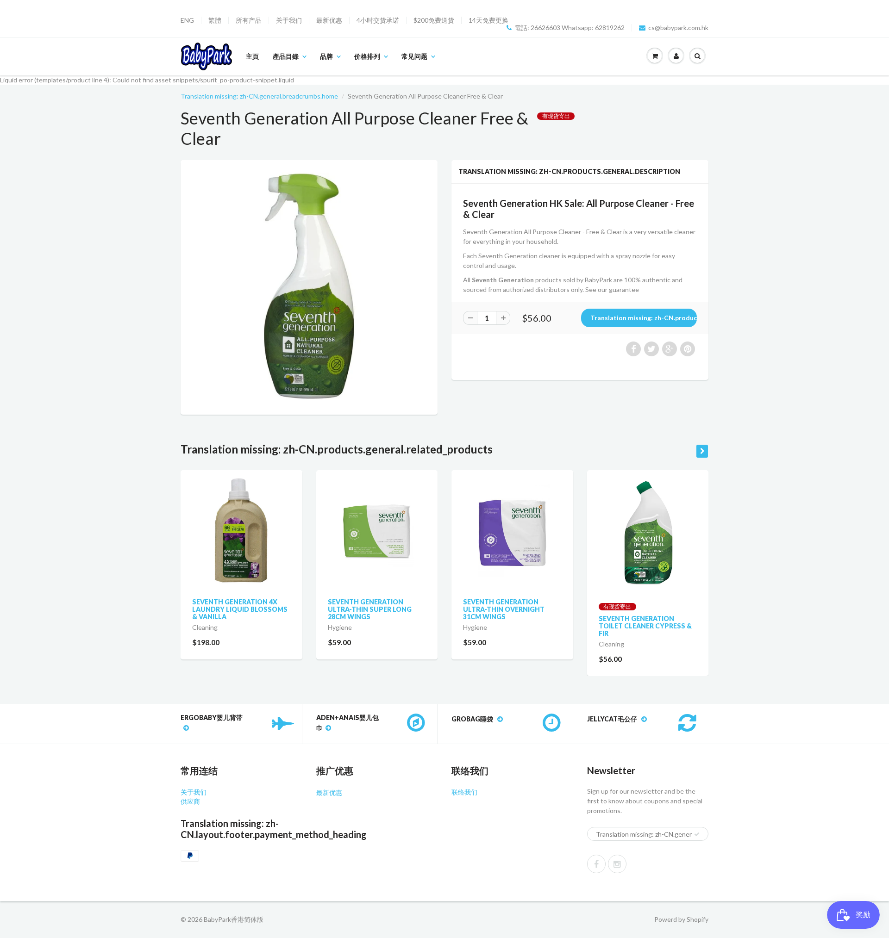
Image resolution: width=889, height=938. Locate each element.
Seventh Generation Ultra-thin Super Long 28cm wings (370, 609)
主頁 (252, 56)
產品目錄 (286, 56)
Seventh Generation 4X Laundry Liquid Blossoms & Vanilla (240, 609)
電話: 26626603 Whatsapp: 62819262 (569, 27)
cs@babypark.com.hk (678, 27)
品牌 (326, 56)
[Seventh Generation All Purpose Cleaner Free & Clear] (309, 286)
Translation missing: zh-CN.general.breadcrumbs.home (259, 96)
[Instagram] (617, 864)
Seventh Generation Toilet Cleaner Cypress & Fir (645, 626)
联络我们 (464, 792)
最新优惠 (329, 20)
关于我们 (289, 20)
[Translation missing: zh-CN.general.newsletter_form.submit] (697, 834)
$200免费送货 (433, 20)
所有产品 (249, 20)
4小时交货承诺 (378, 20)
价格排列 (367, 56)
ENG (187, 20)
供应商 (190, 801)
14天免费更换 (488, 20)
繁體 (214, 20)
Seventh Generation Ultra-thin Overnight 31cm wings (504, 609)
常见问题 (414, 56)
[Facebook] (596, 864)
